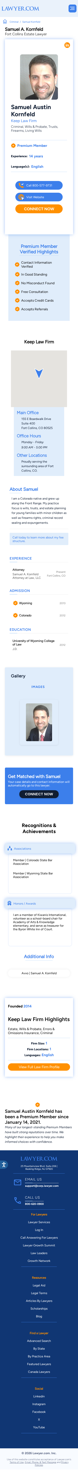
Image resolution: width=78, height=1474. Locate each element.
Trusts (52, 127)
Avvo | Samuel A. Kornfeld (39, 973)
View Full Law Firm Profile (39, 1067)
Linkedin (39, 1396)
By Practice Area (39, 1356)
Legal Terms (39, 1293)
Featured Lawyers (39, 1364)
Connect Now (39, 208)
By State (39, 1348)
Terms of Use (17, 1462)
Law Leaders (39, 1253)
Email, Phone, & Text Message (40, 1462)
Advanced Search (39, 1341)
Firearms (17, 130)
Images (38, 687)
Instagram (39, 1404)
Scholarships (39, 1308)
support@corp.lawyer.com (42, 1186)
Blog (39, 1316)
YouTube (39, 1427)
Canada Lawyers (39, 1372)
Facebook (39, 1412)
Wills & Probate (36, 127)
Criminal (17, 127)
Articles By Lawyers (39, 1301)
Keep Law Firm (24, 120)
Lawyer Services (39, 1222)
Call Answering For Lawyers (39, 1237)
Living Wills (33, 130)
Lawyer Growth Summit (39, 1245)
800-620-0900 (34, 1204)
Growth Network (39, 1261)
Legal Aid (39, 1285)
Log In (39, 1230)
